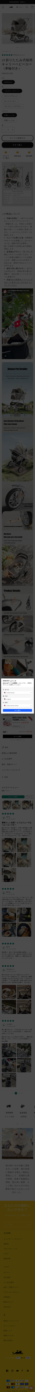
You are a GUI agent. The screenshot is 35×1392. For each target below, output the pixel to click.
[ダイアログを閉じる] (33, 680)
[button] (17, 692)
